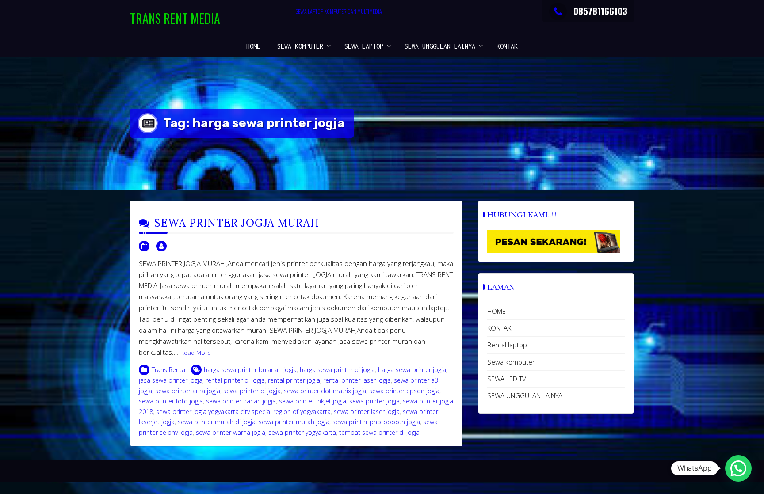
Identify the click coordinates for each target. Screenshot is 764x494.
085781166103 (600, 11)
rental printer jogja (294, 380)
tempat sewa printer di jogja (379, 432)
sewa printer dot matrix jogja (325, 391)
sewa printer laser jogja (367, 411)
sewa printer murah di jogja (217, 422)
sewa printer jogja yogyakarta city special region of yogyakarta (243, 411)
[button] (738, 468)
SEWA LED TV (506, 378)
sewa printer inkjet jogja (312, 401)
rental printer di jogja (235, 380)
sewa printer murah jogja (294, 422)
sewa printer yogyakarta (302, 432)
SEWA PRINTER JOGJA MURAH (236, 223)
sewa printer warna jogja (230, 432)
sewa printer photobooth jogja (376, 422)
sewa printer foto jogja (171, 401)
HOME (253, 46)
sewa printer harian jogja (241, 401)
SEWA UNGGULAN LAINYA (440, 46)
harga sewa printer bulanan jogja (250, 369)
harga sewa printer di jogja (337, 369)
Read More (195, 353)
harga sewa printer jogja (412, 369)
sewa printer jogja (374, 401)
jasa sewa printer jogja (170, 380)
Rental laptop (507, 344)
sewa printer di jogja (252, 391)
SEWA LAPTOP (363, 46)
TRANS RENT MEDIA (175, 18)
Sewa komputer (300, 46)
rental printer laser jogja (357, 380)
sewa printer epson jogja (404, 391)
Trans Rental (169, 369)
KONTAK (507, 46)
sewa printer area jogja (187, 391)
